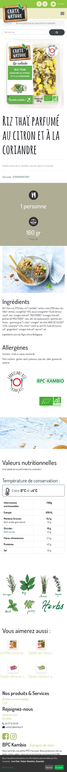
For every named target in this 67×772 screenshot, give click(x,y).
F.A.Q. (5, 702)
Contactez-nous (9, 714)
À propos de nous (42, 745)
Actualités (7, 718)
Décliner (49, 767)
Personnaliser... (8, 767)
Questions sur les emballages (15, 699)
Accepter (59, 767)
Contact (61, 3)
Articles (8, 23)
